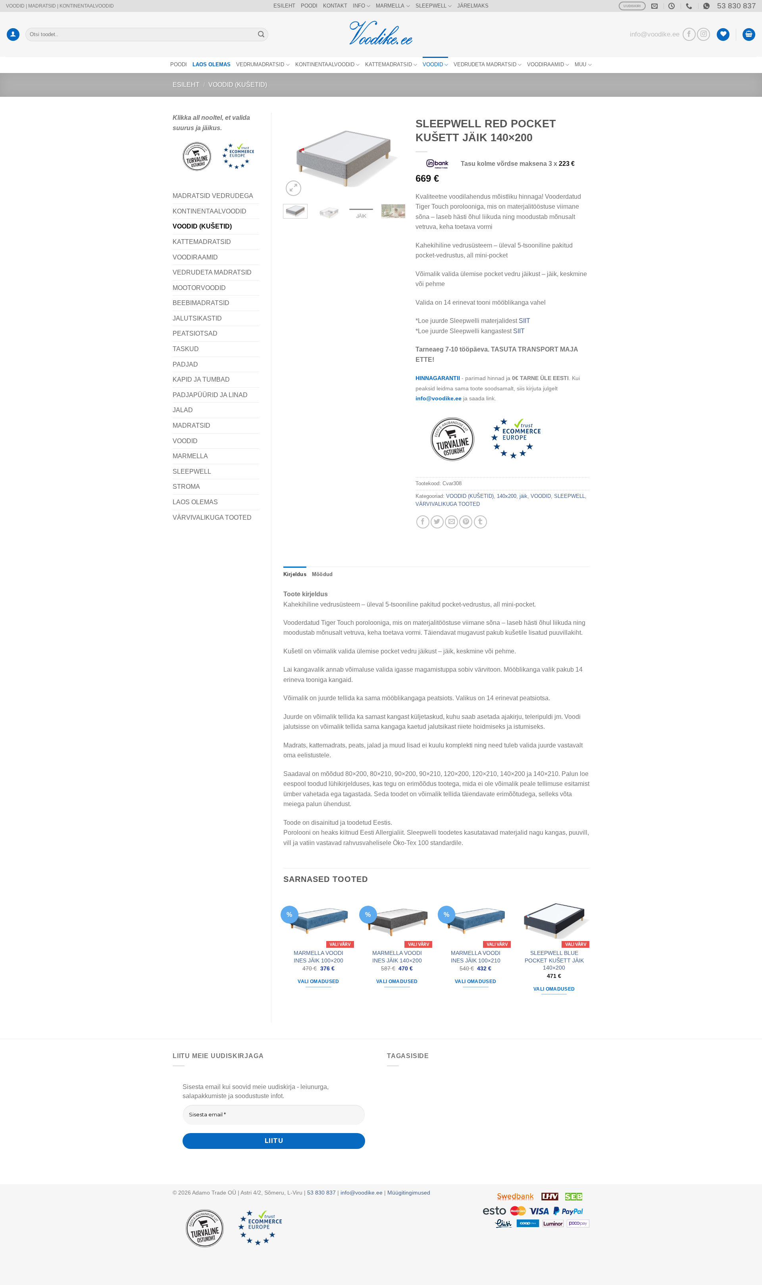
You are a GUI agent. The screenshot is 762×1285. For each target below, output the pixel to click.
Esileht (186, 84)
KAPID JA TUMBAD (201, 379)
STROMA (186, 486)
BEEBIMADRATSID (201, 303)
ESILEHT (284, 6)
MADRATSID (191, 425)
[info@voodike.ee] (655, 6)
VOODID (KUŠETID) (237, 84)
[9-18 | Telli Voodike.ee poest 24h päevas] (672, 6)
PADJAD (185, 364)
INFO (359, 6)
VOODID (433, 64)
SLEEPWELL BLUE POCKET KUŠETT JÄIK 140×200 (554, 960)
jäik (523, 496)
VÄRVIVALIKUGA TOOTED (212, 517)
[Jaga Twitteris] (437, 521)
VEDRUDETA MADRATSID (485, 64)
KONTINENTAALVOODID (324, 64)
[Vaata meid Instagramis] (703, 34)
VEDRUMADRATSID (260, 64)
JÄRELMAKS (473, 6)
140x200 (506, 496)
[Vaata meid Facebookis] (689, 34)
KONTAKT (335, 6)
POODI (309, 6)
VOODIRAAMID (545, 64)
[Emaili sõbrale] (451, 521)
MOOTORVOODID (199, 287)
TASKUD (186, 349)
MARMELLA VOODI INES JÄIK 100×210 (475, 957)
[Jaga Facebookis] (422, 521)
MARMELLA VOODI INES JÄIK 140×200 (397, 957)
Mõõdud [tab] (322, 574)
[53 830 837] (690, 6)
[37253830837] (707, 6)
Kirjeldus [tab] (294, 574)
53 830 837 (736, 6)
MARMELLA (390, 6)
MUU (580, 64)
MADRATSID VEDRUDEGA (213, 195)
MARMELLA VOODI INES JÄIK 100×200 (318, 957)
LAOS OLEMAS (195, 502)
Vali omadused (318, 981)
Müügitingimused (408, 1192)
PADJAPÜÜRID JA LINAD (210, 395)
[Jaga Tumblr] (480, 521)
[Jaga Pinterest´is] (465, 521)
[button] (13, 34)
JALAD (183, 410)
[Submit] (261, 34)
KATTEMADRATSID (388, 64)
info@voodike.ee (654, 34)
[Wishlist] (723, 34)
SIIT (524, 320)
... (546, 437)
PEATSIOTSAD (195, 333)
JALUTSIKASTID (197, 318)
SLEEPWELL (431, 6)
